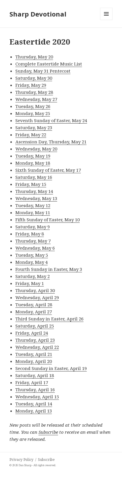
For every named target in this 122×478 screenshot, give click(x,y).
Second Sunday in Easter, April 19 (51, 368)
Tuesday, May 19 (32, 156)
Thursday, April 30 (35, 290)
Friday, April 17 (31, 382)
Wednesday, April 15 (37, 397)
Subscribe (48, 432)
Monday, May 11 (32, 212)
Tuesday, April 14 (33, 404)
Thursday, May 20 (34, 57)
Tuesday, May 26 (32, 106)
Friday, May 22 (30, 134)
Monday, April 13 (33, 411)
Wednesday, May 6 (35, 248)
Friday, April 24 (31, 333)
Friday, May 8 (29, 234)
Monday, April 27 (33, 312)
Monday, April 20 (33, 361)
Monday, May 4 (31, 262)
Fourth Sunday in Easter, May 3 (48, 269)
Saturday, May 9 (32, 227)
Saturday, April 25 (34, 326)
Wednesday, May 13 (36, 198)
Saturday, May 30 (33, 78)
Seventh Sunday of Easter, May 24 (51, 120)
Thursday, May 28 (34, 92)
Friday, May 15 (30, 184)
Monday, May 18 (32, 163)
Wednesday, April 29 (37, 297)
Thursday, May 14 (34, 191)
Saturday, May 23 (33, 127)
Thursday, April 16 (35, 389)
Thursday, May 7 (33, 241)
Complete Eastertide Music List (48, 64)
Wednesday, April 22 (37, 347)
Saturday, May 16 (33, 177)
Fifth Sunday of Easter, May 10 (47, 219)
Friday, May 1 (29, 283)
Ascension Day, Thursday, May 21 (50, 142)
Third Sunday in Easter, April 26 (49, 319)
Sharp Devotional (37, 13)
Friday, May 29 (30, 85)
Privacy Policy (21, 459)
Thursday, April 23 (35, 340)
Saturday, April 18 (34, 375)
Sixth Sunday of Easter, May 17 (48, 170)
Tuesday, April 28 (33, 304)
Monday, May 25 (32, 113)
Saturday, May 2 (32, 276)
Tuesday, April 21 (33, 354)
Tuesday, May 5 (31, 255)
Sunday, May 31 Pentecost (42, 71)
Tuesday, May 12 (32, 205)
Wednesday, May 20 (36, 149)
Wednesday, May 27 (36, 99)
